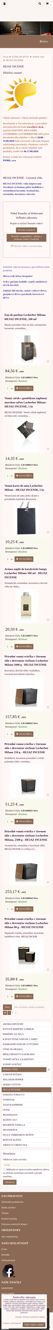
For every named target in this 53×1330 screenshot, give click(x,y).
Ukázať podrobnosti (12, 1323)
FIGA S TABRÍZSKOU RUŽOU (18, 1135)
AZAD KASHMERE (13, 1104)
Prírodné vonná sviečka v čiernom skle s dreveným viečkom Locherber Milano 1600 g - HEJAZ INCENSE (26, 660)
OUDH (6, 1109)
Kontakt (5, 1254)
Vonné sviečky (12, 1064)
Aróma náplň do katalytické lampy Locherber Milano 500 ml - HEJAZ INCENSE (26, 573)
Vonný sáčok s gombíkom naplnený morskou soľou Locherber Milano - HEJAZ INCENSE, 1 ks (26, 402)
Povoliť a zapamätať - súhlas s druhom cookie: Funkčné (26, 237)
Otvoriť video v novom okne (27, 246)
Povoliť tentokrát (26, 230)
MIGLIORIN (7, 1293)
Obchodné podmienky (12, 1202)
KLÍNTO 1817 (10, 1120)
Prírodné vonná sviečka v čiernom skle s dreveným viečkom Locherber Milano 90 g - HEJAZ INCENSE (26, 923)
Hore (7, 1007)
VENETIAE (8, 1099)
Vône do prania (12, 1049)
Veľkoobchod (8, 1260)
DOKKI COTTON (11, 1084)
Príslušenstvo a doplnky (19, 1054)
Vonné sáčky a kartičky (18, 1059)
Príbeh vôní (10, 1069)
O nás (4, 1249)
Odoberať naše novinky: (15, 1159)
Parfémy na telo (13, 1034)
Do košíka (25, 388)
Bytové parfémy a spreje (18, 1029)
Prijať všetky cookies (34, 1324)
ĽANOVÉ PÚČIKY (12, 1074)
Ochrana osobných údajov (14, 1224)
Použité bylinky (9, 1218)
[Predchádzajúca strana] (5, 1013)
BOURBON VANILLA (14, 1125)
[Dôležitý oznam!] (20, 95)
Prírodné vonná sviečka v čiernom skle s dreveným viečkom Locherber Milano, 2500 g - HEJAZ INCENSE (26, 835)
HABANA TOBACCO (13, 1094)
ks (12, 388)
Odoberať (10, 1182)
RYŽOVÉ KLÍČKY (12, 1140)
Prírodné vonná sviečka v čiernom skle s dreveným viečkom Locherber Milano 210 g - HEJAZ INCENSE (26, 748)
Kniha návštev (8, 1207)
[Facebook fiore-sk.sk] (8, 1276)
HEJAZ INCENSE (11, 1089)
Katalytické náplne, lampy (20, 1039)
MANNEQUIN (10, 1114)
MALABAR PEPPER (13, 1079)
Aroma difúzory (13, 1024)
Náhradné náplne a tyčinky (21, 1044)
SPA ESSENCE (10, 1129)
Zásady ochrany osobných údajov (30, 1317)
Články (5, 1213)
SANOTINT (7, 1288)
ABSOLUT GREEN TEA (15, 1145)
